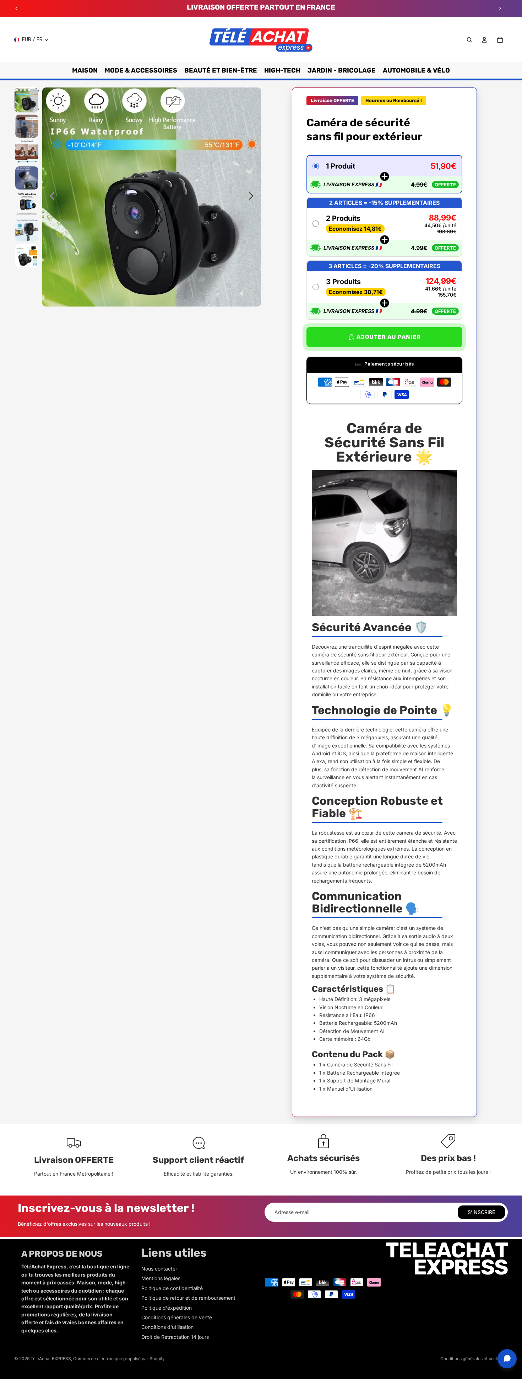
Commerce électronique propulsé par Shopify (119, 1358)
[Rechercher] (469, 40)
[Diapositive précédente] (17, 8)
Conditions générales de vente (176, 1317)
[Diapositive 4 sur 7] (26, 178)
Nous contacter (159, 1269)
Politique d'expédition (166, 1308)
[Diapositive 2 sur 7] (26, 126)
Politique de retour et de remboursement (188, 1298)
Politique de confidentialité (172, 1288)
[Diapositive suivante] (500, 8)
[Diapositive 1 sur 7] (26, 100)
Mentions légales (160, 1278)
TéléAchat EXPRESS (51, 1358)
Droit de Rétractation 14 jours (175, 1337)
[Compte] (484, 40)
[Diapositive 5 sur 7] (26, 203)
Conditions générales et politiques (474, 1358)
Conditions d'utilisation (167, 1327)
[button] (384, 174)
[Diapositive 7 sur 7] (26, 255)
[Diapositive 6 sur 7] (26, 229)
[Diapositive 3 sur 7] (26, 152)
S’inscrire (481, 1212)
